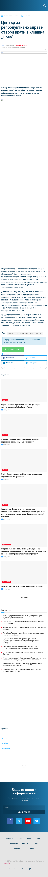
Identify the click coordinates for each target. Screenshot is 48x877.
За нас (11, 869)
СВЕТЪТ (39, 838)
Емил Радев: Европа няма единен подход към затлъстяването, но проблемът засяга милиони (20, 647)
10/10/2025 (6, 479)
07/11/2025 (6, 410)
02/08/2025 (6, 557)
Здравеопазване (13, 47)
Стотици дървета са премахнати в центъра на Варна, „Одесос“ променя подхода (22, 617)
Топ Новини (21, 47)
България (6, 544)
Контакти (25, 869)
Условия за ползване (37, 869)
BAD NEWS (6, 582)
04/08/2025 (6, 519)
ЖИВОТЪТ (9, 838)
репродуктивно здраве (25, 333)
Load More (24, 597)
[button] (44, 5)
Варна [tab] (4, 738)
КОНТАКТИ (30, 848)
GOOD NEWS (14, 843)
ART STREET (18, 848)
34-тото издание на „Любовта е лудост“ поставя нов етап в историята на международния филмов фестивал (24, 659)
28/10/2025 (6, 445)
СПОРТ (36, 843)
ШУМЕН (29, 838)
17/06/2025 (6, 589)
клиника (11, 333)
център (38, 333)
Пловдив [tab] (6, 748)
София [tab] (5, 743)
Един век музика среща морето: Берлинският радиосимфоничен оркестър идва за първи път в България (21, 640)
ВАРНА (5, 47)
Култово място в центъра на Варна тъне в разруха (22, 586)
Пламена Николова (21, 45)
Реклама (17, 869)
